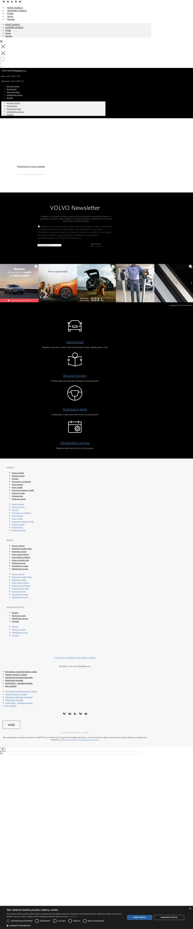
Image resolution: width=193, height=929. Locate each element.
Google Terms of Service (89, 739)
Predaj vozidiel (18, 473)
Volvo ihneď (75, 342)
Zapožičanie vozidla (20, 566)
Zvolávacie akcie (19, 563)
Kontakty (15, 621)
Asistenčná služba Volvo (22, 549)
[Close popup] (2, 749)
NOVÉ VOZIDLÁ (15, 8)
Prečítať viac (72, 916)
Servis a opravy (18, 546)
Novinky (11, 19)
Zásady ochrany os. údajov (16, 675)
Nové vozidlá (17, 487)
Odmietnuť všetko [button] (169, 917)
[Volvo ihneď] (74, 330)
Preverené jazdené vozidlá (23, 490)
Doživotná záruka (19, 551)
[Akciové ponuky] (74, 364)
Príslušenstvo (17, 496)
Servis (10, 16)
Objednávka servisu (14, 95)
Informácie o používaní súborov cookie (21, 672)
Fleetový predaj (18, 493)
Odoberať (95, 245)
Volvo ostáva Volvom (20, 554)
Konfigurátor (12, 106)
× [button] (190, 909)
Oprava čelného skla (20, 560)
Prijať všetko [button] (140, 917)
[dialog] (96, 917)
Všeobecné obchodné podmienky (19, 677)
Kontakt (10, 98)
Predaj (10, 13)
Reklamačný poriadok (14, 680)
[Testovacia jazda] (74, 398)
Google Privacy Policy (68, 739)
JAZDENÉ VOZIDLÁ (17, 11)
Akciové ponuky (13, 103)
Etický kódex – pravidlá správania (19, 683)
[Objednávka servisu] (74, 431)
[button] (65, 925)
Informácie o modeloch (21, 482)
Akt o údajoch (11, 686)
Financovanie (17, 484)
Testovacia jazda (14, 109)
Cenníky (15, 479)
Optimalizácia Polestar (21, 557)
